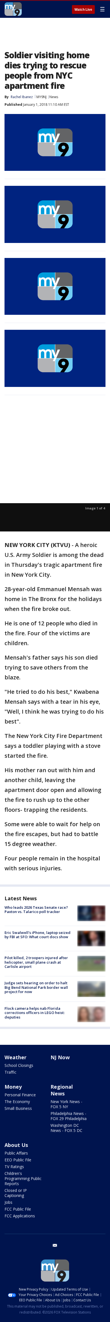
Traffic (10, 1072)
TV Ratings (14, 1166)
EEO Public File (18, 1159)
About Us (16, 1145)
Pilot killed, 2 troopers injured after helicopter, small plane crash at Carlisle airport (36, 962)
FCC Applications (20, 1215)
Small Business (18, 1108)
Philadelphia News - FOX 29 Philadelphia (68, 1116)
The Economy (17, 1101)
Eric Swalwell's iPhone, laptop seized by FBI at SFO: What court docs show (38, 935)
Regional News (61, 1090)
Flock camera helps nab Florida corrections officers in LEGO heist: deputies (35, 1013)
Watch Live (83, 10)
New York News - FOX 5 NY (66, 1104)
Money (13, 1086)
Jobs (8, 1202)
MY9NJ (41, 96)
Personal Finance (20, 1094)
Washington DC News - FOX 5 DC (66, 1128)
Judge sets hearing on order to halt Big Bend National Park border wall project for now (36, 987)
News (53, 96)
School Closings (19, 1065)
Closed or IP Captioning (16, 1193)
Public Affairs (16, 1153)
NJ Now (60, 1057)
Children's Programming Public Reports (23, 1178)
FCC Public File (18, 1209)
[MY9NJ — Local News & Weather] (13, 9)
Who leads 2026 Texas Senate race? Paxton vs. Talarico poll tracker (36, 909)
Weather (16, 1057)
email (55, 1245)
